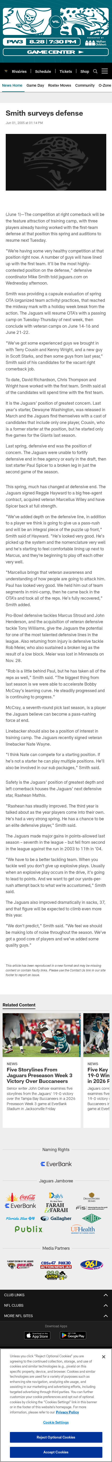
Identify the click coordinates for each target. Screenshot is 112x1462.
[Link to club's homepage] (6, 69)
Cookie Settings (56, 1422)
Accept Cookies (56, 1452)
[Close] (103, 1357)
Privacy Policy (67, 1412)
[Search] (95, 71)
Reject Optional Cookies (56, 1437)
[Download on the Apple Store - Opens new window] (37, 1335)
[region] (56, 1405)
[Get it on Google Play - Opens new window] (73, 1337)
